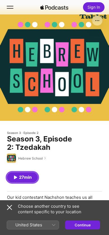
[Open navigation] (10, 7)
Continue (83, 225)
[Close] (9, 207)
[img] (54, 7)
